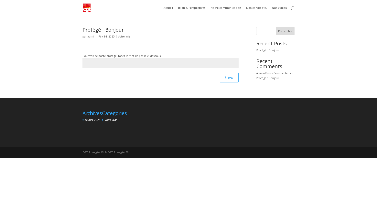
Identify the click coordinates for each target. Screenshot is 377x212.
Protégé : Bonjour (103, 29)
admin (91, 36)
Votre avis (124, 36)
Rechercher (285, 31)
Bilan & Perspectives (191, 8)
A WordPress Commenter (272, 73)
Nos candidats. (256, 8)
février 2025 (92, 120)
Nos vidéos (279, 8)
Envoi (229, 77)
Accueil (168, 8)
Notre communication (225, 8)
